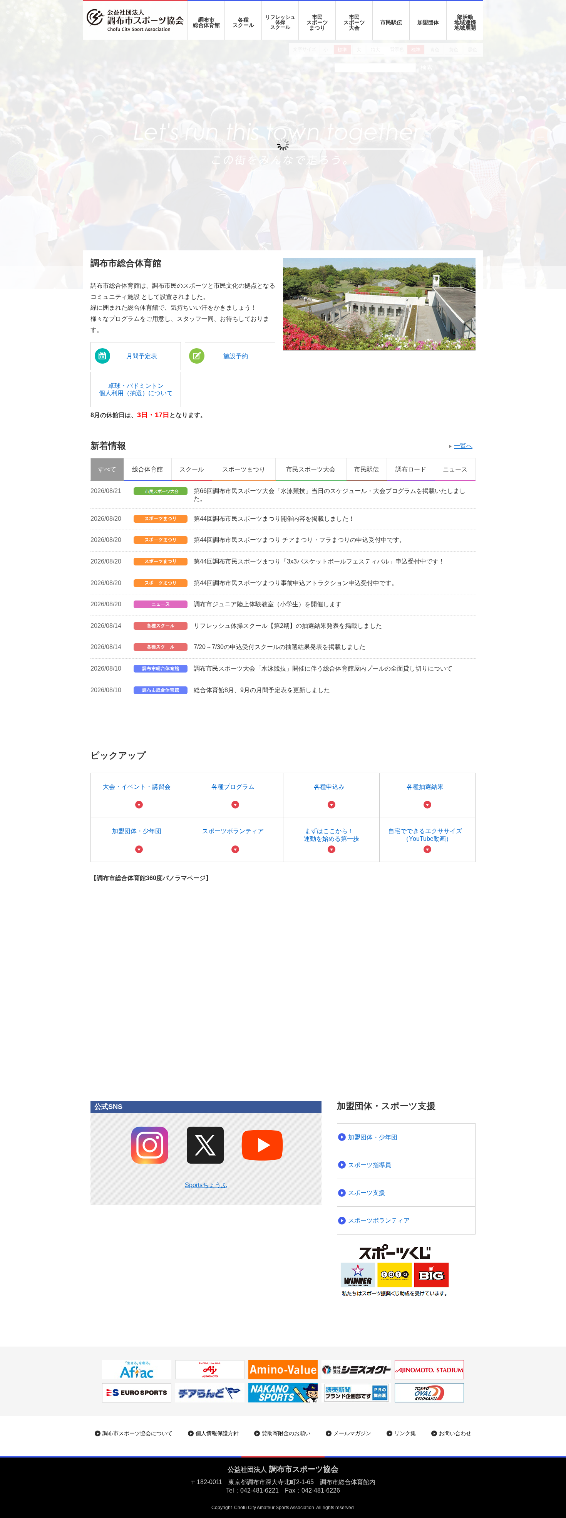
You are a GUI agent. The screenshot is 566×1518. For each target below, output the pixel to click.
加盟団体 (428, 22)
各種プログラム (233, 786)
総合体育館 (147, 469)
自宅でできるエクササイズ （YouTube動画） (425, 835)
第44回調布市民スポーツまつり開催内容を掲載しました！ (274, 518)
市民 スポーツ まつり (317, 22)
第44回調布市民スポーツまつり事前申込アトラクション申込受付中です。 (296, 583)
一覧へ (463, 446)
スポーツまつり (243, 469)
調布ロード (410, 469)
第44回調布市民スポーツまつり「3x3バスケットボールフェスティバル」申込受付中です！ (319, 561)
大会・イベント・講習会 (137, 786)
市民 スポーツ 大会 (354, 22)
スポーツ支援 (366, 1192)
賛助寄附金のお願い (286, 1433)
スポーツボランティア (233, 831)
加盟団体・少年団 (136, 831)
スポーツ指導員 (369, 1165)
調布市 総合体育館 (206, 22)
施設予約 (235, 356)
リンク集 (405, 1433)
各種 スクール (243, 22)
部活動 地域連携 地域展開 (465, 22)
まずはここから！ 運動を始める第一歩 (331, 835)
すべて (107, 469)
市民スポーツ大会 (310, 469)
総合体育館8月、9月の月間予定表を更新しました (262, 690)
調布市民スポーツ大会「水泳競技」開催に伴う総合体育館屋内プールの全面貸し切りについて (323, 668)
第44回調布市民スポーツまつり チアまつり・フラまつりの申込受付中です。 (299, 540)
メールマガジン (352, 1433)
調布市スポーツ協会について (137, 1433)
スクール (191, 469)
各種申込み (329, 786)
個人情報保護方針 (217, 1433)
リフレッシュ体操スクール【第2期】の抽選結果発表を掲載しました (288, 625)
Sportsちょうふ (206, 1185)
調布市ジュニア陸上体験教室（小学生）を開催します (268, 604)
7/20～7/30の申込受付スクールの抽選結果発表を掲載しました (279, 647)
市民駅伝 (391, 22)
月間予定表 (141, 356)
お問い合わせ (455, 1433)
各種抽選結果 (425, 786)
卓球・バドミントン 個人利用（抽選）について (136, 389)
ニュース (455, 469)
